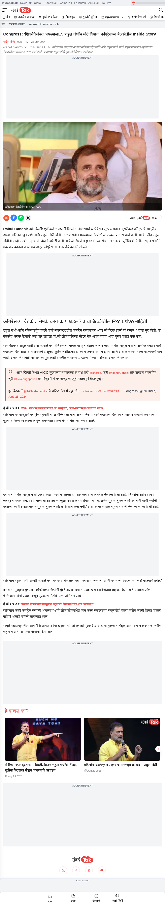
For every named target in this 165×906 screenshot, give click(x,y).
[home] (82, 859)
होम (3, 24)
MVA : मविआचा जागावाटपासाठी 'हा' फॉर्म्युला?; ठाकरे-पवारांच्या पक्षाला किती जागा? (62, 408)
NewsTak (26, 2)
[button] (43, 739)
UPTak (38, 2)
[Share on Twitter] (28, 218)
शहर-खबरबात (112, 17)
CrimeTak (66, 2)
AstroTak (93, 2)
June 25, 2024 (17, 396)
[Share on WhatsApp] (21, 218)
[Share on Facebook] (13, 218)
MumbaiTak (10, 2)
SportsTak (51, 2)
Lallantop (80, 2)
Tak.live (106, 2)
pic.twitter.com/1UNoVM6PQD (100, 391)
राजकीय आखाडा (17, 24)
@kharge (95, 372)
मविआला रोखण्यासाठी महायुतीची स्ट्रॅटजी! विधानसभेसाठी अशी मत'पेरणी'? (57, 604)
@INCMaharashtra (35, 391)
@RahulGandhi (119, 372)
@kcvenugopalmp (25, 379)
